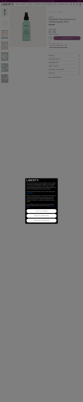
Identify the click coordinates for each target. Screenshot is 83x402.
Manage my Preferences (41, 220)
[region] (41, 201)
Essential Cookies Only (41, 215)
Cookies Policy (30, 193)
